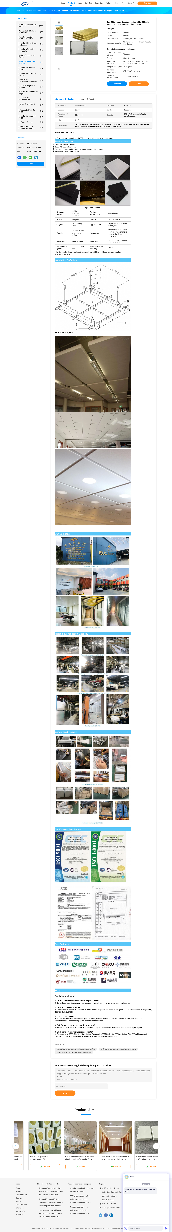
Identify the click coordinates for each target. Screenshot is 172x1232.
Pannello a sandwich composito (30, 50)
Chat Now (147, 3)
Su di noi (19, 1198)
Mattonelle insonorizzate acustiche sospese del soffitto (76, 1049)
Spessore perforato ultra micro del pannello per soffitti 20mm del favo (138, 1159)
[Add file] (125, 1228)
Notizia (18, 1201)
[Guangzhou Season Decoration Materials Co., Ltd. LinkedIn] (111, 1215)
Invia (65, 1093)
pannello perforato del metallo (30, 74)
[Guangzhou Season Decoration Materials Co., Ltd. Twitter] (100, 1215)
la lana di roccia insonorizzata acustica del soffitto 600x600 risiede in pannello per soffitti (30, 1159)
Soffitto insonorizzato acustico (30, 62)
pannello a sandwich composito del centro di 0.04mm (82, 1189)
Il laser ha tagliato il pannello (30, 86)
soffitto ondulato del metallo (30, 56)
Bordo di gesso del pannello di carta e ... (30, 127)
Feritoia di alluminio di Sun (30, 105)
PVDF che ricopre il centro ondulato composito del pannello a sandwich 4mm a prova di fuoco (80, 1199)
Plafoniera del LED (30, 122)
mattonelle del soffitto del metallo (30, 32)
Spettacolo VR (21, 1195)
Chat (31, 164)
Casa (18, 1188)
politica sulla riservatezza (20, 1212)
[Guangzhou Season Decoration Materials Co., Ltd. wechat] (30, 157)
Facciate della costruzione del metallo (30, 80)
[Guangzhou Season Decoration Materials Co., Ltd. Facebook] (106, 1215)
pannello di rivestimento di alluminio (30, 44)
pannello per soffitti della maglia (30, 93)
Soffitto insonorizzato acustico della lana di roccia (118, 1049)
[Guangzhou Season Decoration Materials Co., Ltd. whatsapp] (25, 157)
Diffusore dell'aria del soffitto (30, 111)
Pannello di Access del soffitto (30, 117)
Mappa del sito (21, 1205)
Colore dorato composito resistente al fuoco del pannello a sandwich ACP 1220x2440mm (80, 1210)
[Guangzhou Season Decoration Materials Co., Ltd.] (25, 3)
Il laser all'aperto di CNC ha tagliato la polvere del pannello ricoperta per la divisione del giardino (51, 1202)
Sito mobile (20, 1208)
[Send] (166, 1228)
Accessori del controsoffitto (30, 99)
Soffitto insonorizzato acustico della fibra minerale (74, 1052)
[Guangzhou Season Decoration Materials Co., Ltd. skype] (36, 157)
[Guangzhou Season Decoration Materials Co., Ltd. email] (19, 157)
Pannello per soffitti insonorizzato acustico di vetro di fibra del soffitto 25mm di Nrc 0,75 (103, 1159)
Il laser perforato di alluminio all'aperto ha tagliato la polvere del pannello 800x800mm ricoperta (51, 1191)
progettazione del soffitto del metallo (30, 38)
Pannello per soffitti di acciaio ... (30, 68)
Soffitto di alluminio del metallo (30, 26)
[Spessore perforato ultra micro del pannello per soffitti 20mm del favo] (138, 1137)
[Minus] (166, 1176)
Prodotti (19, 1191)
